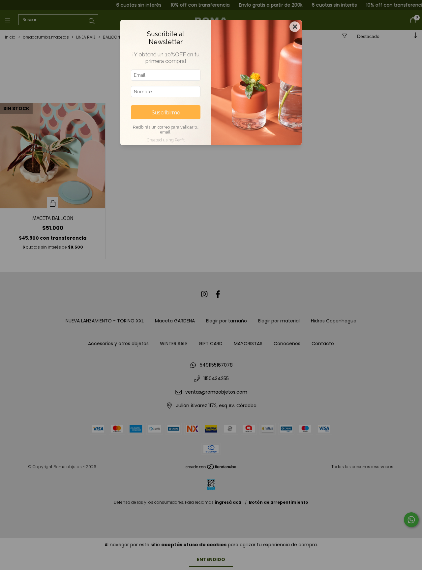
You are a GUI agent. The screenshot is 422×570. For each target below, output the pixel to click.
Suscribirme (166, 112)
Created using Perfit (166, 139)
